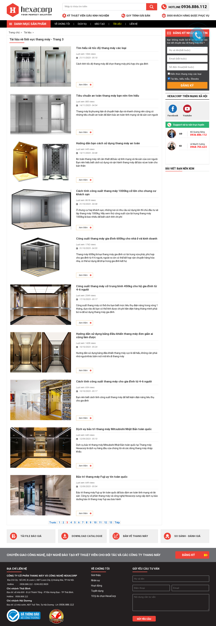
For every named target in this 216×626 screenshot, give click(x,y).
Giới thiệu (96, 575)
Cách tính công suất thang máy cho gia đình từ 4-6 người (114, 381)
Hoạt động (96, 585)
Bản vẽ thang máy (135, 536)
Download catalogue (87, 536)
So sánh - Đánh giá (187, 536)
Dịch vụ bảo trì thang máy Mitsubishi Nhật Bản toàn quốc (114, 429)
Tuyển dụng (97, 590)
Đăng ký (188, 555)
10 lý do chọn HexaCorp (103, 596)
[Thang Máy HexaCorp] (29, 10)
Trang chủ (14, 32)
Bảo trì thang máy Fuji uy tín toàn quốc (102, 476)
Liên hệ (134, 24)
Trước (52, 522)
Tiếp (117, 522)
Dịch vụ (82, 24)
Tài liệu (117, 24)
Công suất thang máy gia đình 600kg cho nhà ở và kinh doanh (116, 238)
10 (95, 522)
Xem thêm (83, 84)
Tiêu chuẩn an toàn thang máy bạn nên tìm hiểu (107, 95)
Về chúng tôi (62, 24)
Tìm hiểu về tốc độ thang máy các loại (101, 48)
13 (110, 522)
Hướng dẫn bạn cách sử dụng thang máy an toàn (108, 143)
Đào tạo (100, 24)
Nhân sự (95, 580)
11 (100, 522)
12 (105, 522)
